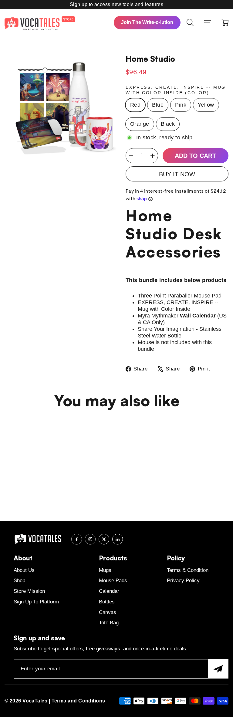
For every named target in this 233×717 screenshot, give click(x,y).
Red (135, 105)
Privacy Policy (183, 580)
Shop (19, 580)
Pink (180, 105)
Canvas (107, 612)
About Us (24, 570)
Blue (158, 105)
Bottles (107, 602)
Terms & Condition (187, 570)
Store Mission (29, 591)
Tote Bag (109, 623)
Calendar (109, 591)
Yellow (206, 105)
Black (168, 124)
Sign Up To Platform (36, 602)
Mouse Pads (113, 580)
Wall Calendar (198, 316)
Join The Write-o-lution (147, 22)
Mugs (105, 570)
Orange (139, 124)
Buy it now (177, 174)
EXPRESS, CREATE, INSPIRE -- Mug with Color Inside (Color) (176, 90)
